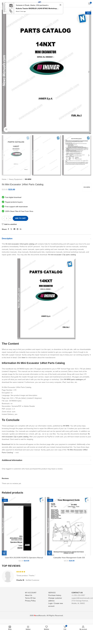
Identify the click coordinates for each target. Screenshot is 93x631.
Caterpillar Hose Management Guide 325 (69, 558)
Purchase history (54, 595)
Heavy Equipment (15, 179)
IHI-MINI (28, 179)
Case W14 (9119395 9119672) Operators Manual (24, 558)
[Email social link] (14, 229)
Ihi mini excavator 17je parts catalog (62, 255)
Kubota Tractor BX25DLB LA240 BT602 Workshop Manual (37, 8)
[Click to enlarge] (6, 129)
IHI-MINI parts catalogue (73, 379)
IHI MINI (66, 426)
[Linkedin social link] (20, 229)
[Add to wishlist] (42, 500)
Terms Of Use (30, 598)
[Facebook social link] (8, 229)
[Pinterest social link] (17, 229)
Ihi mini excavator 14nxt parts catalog (20, 244)
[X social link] (11, 229)
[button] (4, 553)
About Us (28, 595)
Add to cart (20, 218)
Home (4, 179)
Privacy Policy (30, 601)
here (23, 357)
